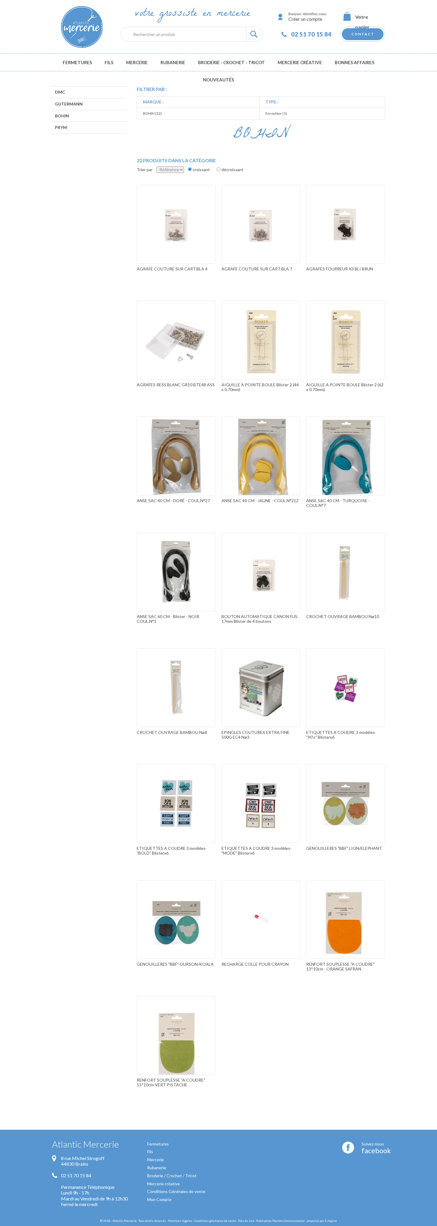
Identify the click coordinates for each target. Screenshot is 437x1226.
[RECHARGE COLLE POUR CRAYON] (260, 932)
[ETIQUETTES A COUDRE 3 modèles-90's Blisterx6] (345, 700)
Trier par (145, 169)
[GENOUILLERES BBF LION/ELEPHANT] (345, 816)
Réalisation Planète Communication (280, 1220)
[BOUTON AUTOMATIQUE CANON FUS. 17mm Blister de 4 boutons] (260, 584)
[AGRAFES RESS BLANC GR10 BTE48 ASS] (176, 353)
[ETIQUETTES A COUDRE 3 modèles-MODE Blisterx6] (260, 816)
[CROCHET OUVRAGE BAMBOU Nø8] (176, 700)
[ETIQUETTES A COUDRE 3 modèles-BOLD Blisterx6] (176, 816)
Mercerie (155, 1159)
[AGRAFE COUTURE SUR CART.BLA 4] (176, 237)
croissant (201, 169)
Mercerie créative (163, 1183)
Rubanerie (156, 1167)
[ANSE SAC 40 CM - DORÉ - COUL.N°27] (176, 469)
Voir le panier (362, 17)
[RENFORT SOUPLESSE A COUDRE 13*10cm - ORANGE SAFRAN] (345, 932)
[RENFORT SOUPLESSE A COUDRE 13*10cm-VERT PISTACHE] (176, 1048)
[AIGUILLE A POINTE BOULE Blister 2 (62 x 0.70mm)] (345, 353)
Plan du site (246, 1220)
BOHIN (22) (152, 113)
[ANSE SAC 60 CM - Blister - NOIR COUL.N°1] (176, 584)
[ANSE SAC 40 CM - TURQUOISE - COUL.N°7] (345, 469)
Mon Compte (159, 1199)
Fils (150, 1151)
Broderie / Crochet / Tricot (172, 1175)
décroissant (232, 169)
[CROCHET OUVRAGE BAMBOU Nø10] (345, 584)
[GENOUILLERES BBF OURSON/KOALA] (176, 932)
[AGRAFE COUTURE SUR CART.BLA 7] (260, 237)
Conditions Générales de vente (176, 1191)
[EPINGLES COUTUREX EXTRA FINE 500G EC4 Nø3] (260, 700)
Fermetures (158, 1143)
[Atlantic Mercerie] (81, 26)
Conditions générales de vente (215, 1220)
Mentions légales (180, 1220)
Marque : (153, 101)
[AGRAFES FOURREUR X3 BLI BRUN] (345, 237)
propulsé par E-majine (322, 1220)
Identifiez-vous (315, 14)
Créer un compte (305, 19)
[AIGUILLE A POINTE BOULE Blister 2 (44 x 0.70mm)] (260, 353)
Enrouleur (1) (276, 113)
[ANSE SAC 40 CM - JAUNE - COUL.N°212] (260, 469)
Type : (271, 101)
